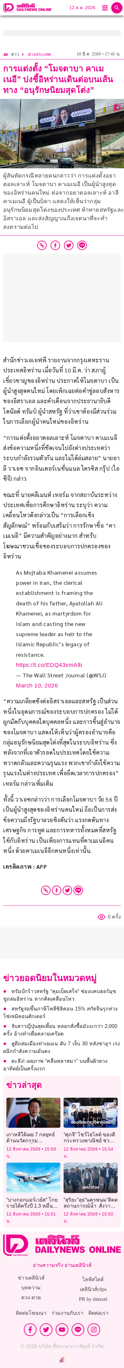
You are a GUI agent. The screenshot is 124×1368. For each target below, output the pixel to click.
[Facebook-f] (30, 1329)
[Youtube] (62, 1329)
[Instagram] (93, 1329)
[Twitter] (67, 890)
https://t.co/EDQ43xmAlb (49, 665)
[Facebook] (56, 890)
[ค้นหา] (116, 7)
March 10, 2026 (37, 685)
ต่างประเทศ (39, 54)
